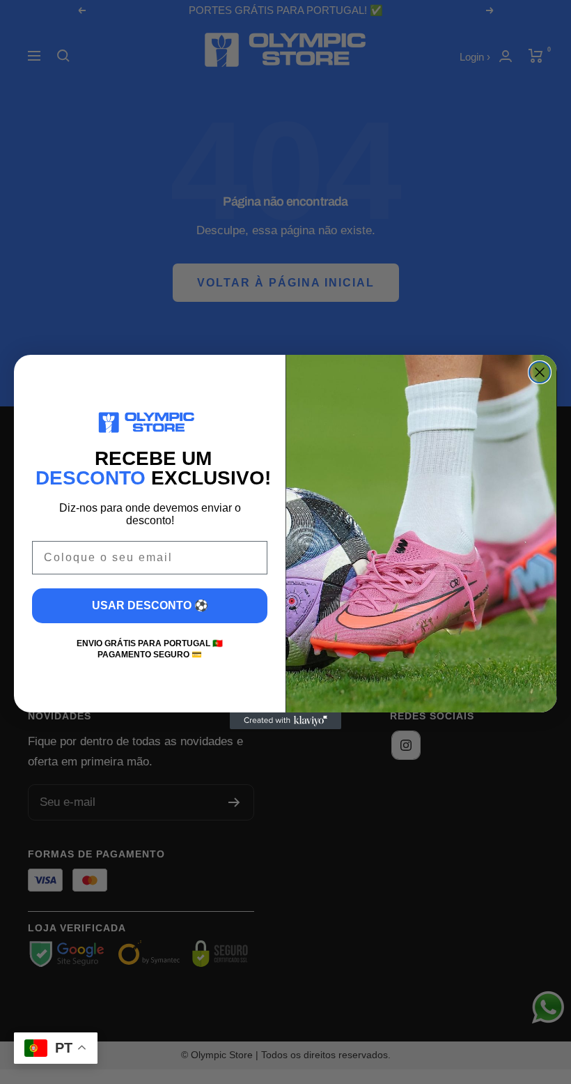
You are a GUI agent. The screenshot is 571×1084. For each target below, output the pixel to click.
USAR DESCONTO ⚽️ (150, 605)
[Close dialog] (539, 372)
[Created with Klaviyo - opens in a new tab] (285, 720)
